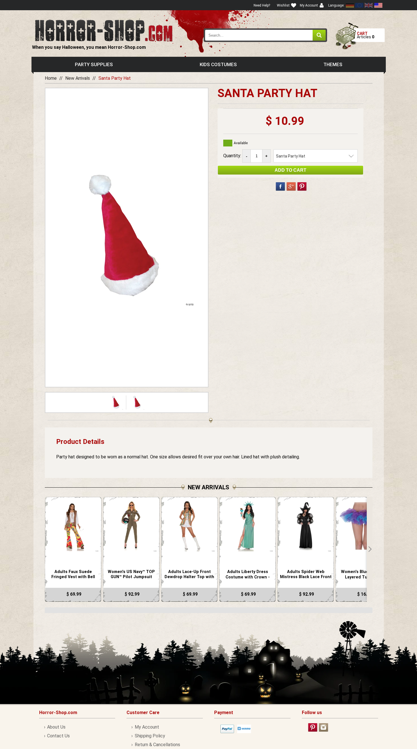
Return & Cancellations (157, 744)
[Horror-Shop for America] (378, 5)
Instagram (323, 727)
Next (369, 549)
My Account (147, 727)
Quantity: (232, 155)
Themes (332, 64)
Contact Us (58, 735)
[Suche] (319, 35)
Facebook (280, 186)
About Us (56, 727)
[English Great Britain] (369, 5)
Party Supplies (94, 64)
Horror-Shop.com (103, 30)
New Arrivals (77, 78)
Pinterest (302, 186)
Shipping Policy (150, 735)
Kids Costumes (218, 64)
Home (51, 78)
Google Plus (291, 186)
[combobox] (265, 35)
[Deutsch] (350, 5)
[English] (359, 5)
